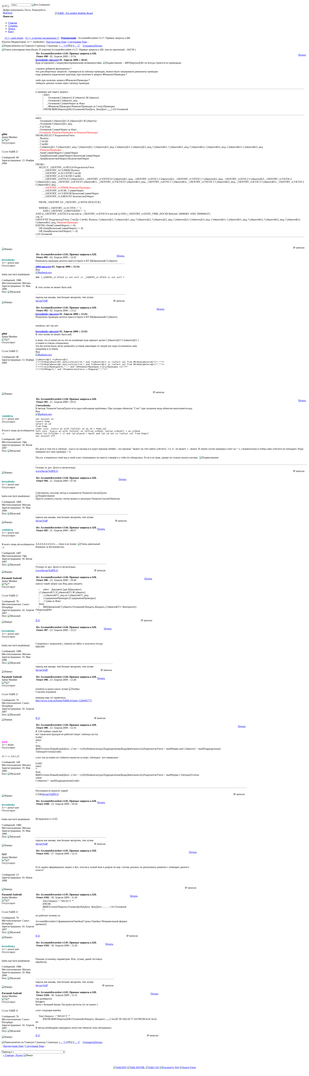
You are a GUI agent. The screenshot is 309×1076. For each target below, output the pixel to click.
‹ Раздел (18, 1055)
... (62, 45)
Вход (11, 31)
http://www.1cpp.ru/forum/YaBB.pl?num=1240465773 (64, 700)
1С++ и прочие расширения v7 (42, 38)
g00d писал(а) (43, 266)
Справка (13, 25)
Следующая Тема (77, 41)
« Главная (8, 1055)
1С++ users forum (14, 38)
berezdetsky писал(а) (47, 60)
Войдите (7, 12)
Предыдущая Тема (56, 41)
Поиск (11, 28)
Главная (12, 22)
